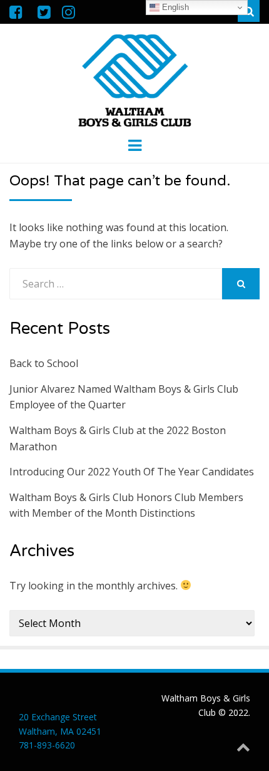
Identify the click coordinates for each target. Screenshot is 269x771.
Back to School (43, 363)
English (174, 7)
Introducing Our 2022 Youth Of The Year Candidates (131, 472)
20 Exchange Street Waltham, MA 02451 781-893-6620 (60, 731)
